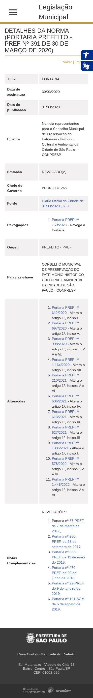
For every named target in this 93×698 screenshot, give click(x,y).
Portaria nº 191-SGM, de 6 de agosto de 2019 (69, 604)
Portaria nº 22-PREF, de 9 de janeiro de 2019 (68, 588)
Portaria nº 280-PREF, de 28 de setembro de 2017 (66, 541)
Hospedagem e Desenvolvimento (47, 689)
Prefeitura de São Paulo (46, 635)
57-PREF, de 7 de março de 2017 (68, 526)
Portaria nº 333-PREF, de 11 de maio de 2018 (68, 557)
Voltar (67, 62)
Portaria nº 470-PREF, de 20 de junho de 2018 (64, 573)
